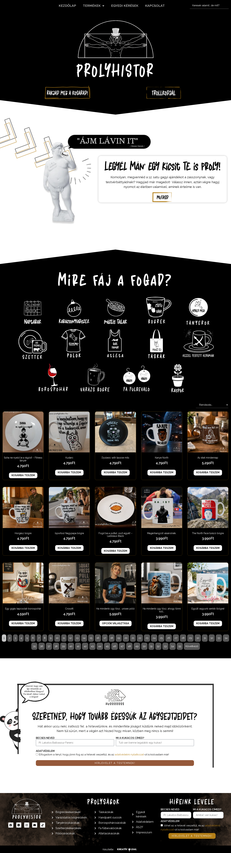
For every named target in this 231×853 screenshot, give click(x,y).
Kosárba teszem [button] (23, 475)
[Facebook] (10, 825)
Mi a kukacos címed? (130, 738)
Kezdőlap (67, 5)
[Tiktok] (42, 825)
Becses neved (45, 738)
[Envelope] (34, 825)
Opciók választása (115, 623)
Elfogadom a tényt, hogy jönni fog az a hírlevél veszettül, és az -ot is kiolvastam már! (104, 754)
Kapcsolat (155, 5)
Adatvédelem (45, 751)
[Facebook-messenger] (18, 825)
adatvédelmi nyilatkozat (129, 754)
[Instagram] (26, 825)
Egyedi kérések (124, 5)
